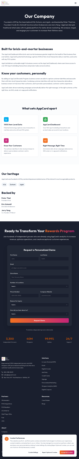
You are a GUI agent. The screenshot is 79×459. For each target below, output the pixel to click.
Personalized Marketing (49, 383)
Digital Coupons (47, 389)
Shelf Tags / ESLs (7, 414)
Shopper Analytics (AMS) (49, 386)
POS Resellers (6, 407)
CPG (3, 421)
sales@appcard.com (10, 375)
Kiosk (43, 365)
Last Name (43, 255)
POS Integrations (7, 404)
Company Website (46, 292)
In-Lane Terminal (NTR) (49, 362)
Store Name (14, 273)
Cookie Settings (33, 452)
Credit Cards (46, 376)
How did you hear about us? (19, 310)
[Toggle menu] (75, 3)
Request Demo (39, 320)
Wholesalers (5, 400)
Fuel (3, 417)
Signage (44, 379)
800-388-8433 (8, 372)
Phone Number (15, 292)
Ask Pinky (44, 372)
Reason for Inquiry (16, 301)
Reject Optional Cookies (49, 452)
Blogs (43, 404)
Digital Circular (46, 369)
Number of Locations (17, 282)
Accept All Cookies (67, 452)
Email (12, 264)
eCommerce (5, 411)
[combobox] (39, 286)
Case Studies (46, 400)
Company (4, 432)
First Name (13, 255)
